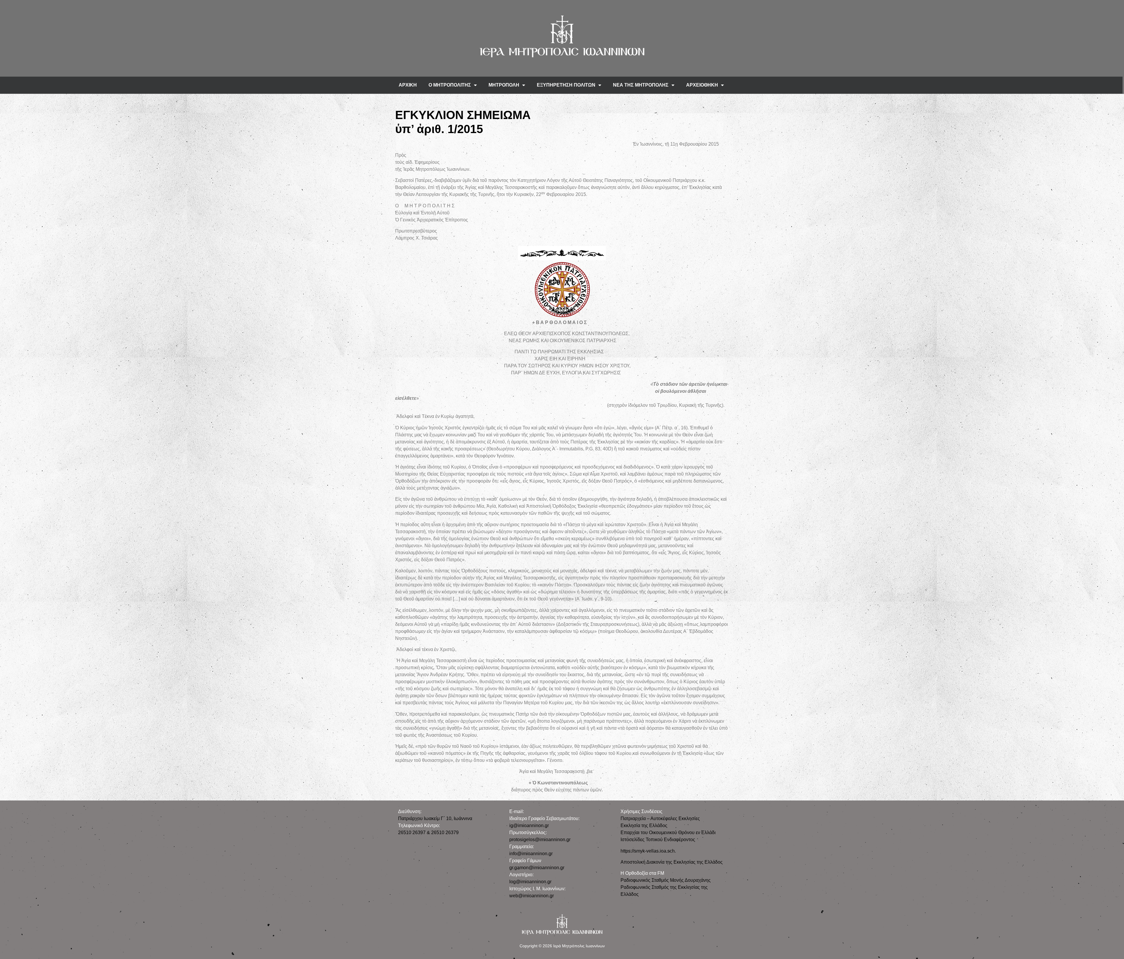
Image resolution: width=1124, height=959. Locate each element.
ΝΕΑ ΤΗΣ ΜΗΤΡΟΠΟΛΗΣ (641, 84)
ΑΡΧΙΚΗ (408, 84)
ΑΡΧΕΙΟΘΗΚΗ (702, 84)
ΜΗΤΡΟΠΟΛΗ (504, 84)
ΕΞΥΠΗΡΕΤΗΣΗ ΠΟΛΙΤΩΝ (566, 84)
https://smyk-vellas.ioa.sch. (648, 850)
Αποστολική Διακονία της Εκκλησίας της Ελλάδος (672, 862)
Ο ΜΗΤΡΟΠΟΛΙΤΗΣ (450, 84)
